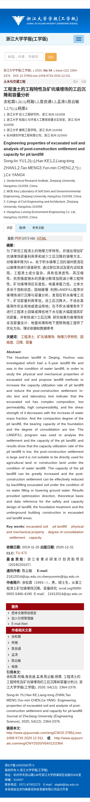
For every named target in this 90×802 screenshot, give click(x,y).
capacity (35, 537)
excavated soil (37, 526)
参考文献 (38, 228)
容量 (29, 342)
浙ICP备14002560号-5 (19, 765)
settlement (17, 537)
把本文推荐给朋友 (24, 613)
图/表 (22, 228)
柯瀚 (15, 642)
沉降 (19, 342)
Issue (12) (62, 70)
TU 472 (21, 553)
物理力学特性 (67, 337)
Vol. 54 (47, 70)
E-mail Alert (20, 624)
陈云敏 (16, 660)
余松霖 (16, 636)
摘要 (9, 228)
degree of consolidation (66, 532)
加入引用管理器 (22, 618)
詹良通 (16, 648)
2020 (38, 70)
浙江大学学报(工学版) (27, 39)
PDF (18, 238)
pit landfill (60, 526)
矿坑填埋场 (45, 337)
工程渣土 (27, 337)
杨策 (15, 666)
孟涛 (15, 654)
